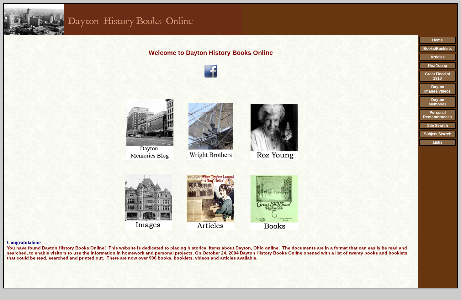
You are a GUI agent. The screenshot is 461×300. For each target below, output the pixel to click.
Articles (438, 57)
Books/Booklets (437, 48)
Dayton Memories (438, 102)
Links (437, 142)
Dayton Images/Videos (437, 89)
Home (437, 40)
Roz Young (437, 65)
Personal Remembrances (437, 114)
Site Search (437, 125)
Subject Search (437, 134)
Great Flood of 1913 (437, 76)
